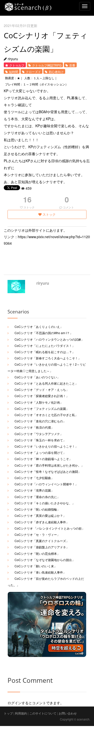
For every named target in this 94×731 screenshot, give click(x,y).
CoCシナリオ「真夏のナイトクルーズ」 (42, 541)
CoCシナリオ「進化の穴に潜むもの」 (40, 421)
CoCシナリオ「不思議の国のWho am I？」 (44, 333)
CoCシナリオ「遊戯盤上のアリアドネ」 (42, 547)
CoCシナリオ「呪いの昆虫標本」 (37, 553)
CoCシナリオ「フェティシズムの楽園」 (42, 408)
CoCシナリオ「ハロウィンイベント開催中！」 (46, 484)
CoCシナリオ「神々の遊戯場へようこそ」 (43, 459)
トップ (8, 713)
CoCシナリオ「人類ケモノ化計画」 (39, 402)
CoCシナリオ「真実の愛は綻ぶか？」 (40, 515)
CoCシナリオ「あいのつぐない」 (37, 377)
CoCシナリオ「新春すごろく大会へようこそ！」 (48, 358)
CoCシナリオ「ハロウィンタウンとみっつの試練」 (49, 339)
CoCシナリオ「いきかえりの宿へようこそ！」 (46, 446)
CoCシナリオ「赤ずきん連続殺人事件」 (42, 522)
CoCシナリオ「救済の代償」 (34, 427)
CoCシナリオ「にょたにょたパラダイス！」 (45, 345)
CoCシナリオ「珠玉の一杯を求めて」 (40, 440)
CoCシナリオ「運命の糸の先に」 (37, 497)
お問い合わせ (68, 713)
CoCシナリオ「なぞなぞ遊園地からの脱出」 (45, 560)
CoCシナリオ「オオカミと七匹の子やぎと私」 (46, 415)
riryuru (42, 283)
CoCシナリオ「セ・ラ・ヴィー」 (37, 534)
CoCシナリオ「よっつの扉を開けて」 (40, 452)
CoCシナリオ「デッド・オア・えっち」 (42, 389)
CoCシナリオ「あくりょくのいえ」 (39, 326)
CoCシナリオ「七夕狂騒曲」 (34, 478)
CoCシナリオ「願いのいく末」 (36, 566)
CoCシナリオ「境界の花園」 (34, 490)
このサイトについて (42, 713)
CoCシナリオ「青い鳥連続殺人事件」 (40, 572)
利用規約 (21, 713)
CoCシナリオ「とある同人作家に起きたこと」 (46, 383)
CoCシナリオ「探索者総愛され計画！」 (42, 396)
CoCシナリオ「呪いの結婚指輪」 (37, 509)
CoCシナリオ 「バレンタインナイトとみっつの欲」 (50, 528)
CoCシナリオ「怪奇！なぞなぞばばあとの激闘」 (48, 471)
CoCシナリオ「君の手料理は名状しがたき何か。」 (49, 465)
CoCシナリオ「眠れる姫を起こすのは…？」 (45, 352)
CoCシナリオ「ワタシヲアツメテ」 (39, 434)
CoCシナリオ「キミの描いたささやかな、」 (45, 503)
